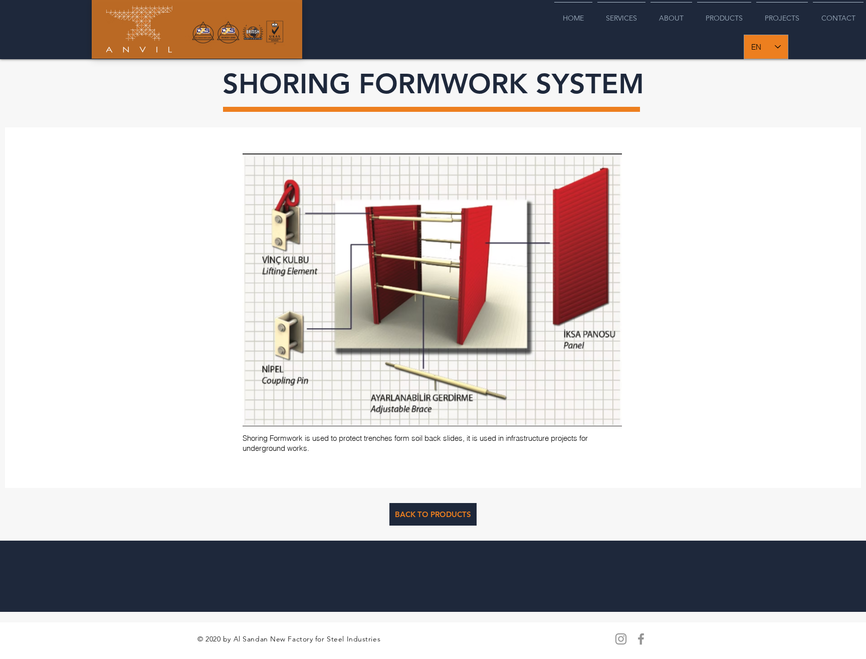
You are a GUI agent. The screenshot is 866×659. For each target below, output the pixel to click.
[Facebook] (640, 638)
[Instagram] (620, 638)
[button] (432, 289)
